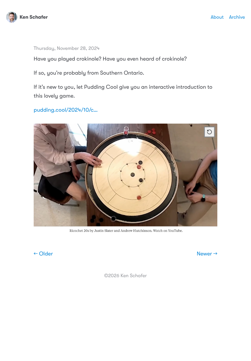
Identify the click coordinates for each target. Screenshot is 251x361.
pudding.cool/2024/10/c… (66, 110)
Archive (237, 17)
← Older (43, 254)
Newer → (207, 254)
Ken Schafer (34, 17)
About (217, 17)
